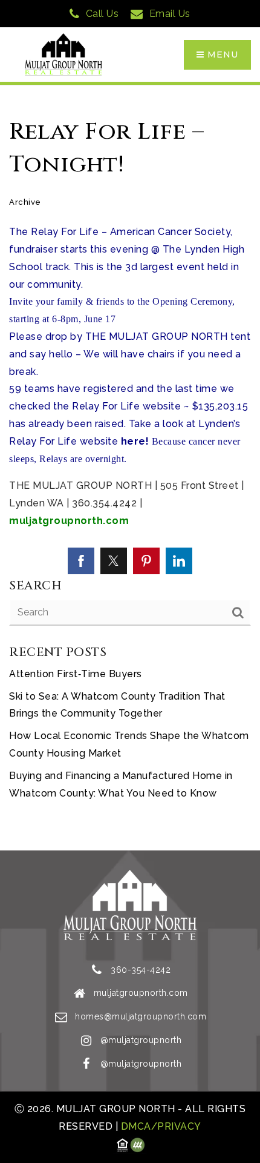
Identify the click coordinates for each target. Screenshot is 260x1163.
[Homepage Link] (63, 54)
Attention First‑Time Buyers (75, 674)
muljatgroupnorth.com (69, 520)
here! (135, 441)
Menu (221, 54)
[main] (130, 467)
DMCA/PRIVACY (159, 1126)
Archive (25, 202)
